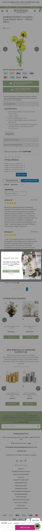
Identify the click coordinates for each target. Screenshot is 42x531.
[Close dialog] (40, 253)
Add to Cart (25, 527)
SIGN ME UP (11, 271)
